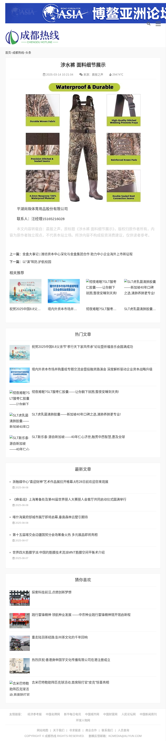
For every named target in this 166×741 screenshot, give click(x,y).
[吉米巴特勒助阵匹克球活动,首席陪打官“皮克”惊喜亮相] (20, 688)
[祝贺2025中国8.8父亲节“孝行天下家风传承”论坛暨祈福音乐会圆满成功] (26, 291)
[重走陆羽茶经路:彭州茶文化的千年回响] (20, 643)
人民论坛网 (128, 714)
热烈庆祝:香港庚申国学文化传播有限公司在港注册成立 (71, 660)
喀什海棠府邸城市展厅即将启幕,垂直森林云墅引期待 (50, 517)
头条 (28, 52)
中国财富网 (110, 714)
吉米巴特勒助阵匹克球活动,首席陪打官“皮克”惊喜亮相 (70, 682)
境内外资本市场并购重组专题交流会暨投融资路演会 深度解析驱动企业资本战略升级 (92, 369)
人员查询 (123, 730)
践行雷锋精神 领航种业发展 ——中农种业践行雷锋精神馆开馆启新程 (81, 615)
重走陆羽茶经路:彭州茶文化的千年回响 (60, 637)
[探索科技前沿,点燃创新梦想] (20, 598)
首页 (8, 52)
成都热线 (37, 36)
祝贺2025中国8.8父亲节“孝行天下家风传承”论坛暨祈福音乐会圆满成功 (82, 346)
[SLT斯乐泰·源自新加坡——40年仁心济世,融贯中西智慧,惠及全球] (20, 442)
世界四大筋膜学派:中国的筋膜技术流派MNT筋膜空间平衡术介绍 (59, 552)
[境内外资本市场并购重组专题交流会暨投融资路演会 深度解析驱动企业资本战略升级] (64, 291)
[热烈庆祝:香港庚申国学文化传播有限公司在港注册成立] (20, 665)
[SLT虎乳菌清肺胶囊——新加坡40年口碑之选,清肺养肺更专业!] (140, 291)
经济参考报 (35, 714)
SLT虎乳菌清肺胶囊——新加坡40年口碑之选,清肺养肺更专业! (76, 414)
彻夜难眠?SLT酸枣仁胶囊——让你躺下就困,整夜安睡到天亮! (75, 392)
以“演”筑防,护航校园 (36, 262)
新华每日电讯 (72, 714)
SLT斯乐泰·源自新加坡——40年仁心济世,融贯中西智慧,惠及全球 (78, 437)
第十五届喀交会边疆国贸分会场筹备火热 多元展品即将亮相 (55, 535)
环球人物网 (83, 720)
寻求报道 (75, 730)
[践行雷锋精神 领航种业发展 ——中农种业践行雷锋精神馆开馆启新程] (20, 620)
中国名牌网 (53, 714)
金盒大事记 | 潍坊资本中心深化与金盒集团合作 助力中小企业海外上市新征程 (77, 254)
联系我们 (107, 730)
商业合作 (91, 730)
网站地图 (42, 730)
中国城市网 (92, 714)
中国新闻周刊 (148, 714)
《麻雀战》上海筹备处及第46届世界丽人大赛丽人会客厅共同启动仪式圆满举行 (69, 499)
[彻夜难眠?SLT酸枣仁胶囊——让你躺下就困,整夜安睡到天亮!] (102, 291)
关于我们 (58, 730)
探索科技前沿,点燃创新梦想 (51, 592)
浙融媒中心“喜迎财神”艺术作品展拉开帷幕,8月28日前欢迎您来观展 (60, 482)
